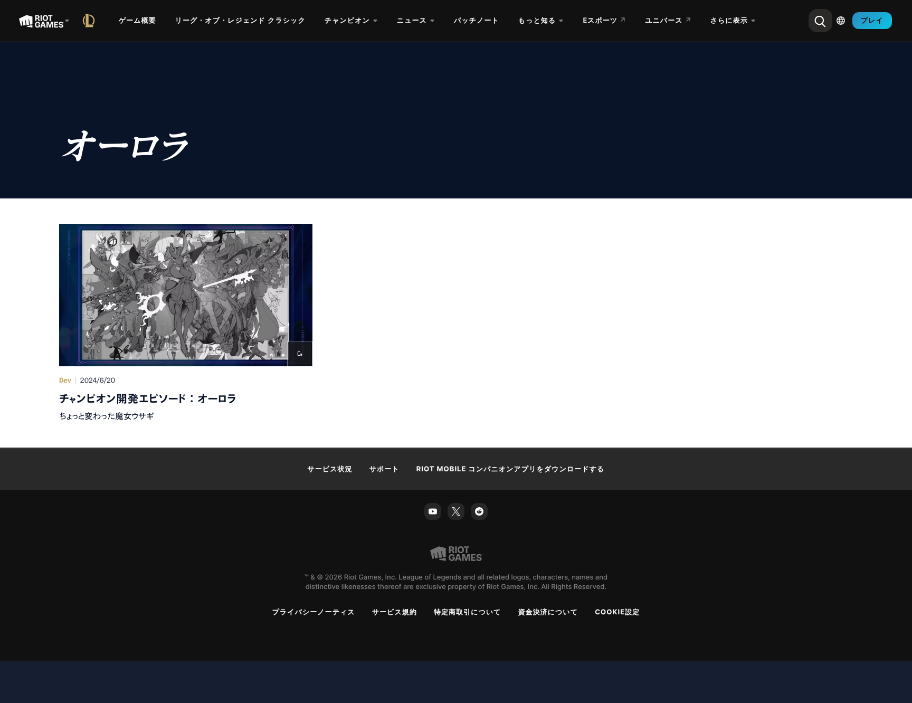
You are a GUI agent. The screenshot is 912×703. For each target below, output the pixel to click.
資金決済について (548, 612)
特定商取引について (467, 612)
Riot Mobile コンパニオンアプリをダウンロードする (510, 469)
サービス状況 (330, 469)
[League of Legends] (91, 20)
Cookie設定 (617, 612)
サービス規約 (394, 612)
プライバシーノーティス (313, 612)
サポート (384, 469)
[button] (185, 323)
